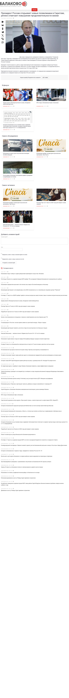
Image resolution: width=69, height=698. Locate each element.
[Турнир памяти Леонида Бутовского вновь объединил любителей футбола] (17, 95)
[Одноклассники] (3, 28)
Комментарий (4, 236)
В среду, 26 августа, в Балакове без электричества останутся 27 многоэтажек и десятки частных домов (27, 344)
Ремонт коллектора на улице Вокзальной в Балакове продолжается (18, 434)
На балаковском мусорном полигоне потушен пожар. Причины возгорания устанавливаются (25, 349)
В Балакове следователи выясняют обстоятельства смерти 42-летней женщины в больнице (24, 284)
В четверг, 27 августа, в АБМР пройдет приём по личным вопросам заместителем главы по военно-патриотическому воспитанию (34, 295)
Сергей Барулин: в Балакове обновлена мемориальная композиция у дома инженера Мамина (25, 389)
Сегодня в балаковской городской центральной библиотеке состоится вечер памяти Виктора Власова (27, 405)
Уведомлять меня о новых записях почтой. (13, 259)
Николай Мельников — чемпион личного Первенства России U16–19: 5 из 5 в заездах (16, 225)
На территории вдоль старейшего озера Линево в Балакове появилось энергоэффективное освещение (27, 366)
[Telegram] (3, 32)
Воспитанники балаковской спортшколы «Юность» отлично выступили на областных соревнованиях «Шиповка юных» (31, 411)
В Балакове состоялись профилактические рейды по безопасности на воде (20, 472)
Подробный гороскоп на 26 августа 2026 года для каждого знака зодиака (20, 429)
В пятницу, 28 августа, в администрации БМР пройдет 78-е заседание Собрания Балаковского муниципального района (31, 279)
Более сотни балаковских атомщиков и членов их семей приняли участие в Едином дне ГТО (24, 317)
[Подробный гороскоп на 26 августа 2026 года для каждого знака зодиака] (13, 427)
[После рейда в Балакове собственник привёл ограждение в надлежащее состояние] (17, 167)
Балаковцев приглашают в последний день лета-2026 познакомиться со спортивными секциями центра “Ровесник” (30, 290)
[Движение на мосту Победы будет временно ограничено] (13, 488)
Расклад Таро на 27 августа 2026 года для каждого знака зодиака (18, 306)
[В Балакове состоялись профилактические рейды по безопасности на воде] (13, 470)
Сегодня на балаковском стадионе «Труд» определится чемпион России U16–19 (21, 450)
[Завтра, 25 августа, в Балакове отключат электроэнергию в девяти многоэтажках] (13, 465)
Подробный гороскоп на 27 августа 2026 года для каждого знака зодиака (20, 311)
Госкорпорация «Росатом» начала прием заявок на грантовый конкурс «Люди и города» (23, 322)
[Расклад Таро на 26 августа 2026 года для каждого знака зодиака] (13, 414)
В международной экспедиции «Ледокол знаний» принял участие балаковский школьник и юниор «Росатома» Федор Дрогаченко (34, 445)
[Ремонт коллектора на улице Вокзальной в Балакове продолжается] (13, 432)
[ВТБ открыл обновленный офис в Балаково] (51, 95)
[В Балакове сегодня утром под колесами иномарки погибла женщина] (17, 145)
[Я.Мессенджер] (3, 22)
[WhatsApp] (3, 42)
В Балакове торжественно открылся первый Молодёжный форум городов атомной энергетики (25, 338)
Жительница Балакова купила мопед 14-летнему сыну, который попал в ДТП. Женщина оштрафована (27, 378)
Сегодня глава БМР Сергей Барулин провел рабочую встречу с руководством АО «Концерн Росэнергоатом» (28, 360)
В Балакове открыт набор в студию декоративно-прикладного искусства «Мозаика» (22, 273)
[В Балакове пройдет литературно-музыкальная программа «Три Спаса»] (51, 145)
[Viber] (3, 38)
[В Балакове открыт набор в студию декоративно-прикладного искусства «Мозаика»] (7, 271)
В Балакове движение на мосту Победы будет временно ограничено (18, 478)
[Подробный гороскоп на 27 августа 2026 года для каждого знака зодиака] (7, 309)
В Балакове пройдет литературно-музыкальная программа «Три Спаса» (49, 154)
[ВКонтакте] (3, 25)
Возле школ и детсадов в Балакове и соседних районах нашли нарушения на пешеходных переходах (26, 456)
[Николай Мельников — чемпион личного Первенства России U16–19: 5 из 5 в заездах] (17, 217)
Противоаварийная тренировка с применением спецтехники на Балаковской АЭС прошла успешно (26, 461)
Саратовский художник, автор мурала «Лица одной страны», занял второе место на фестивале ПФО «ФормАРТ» (29, 400)
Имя (2, 247)
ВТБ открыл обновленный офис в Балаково (48, 102)
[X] (3, 35)
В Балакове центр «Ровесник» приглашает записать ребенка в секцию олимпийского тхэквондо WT (26, 384)
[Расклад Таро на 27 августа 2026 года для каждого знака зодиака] (51, 195)
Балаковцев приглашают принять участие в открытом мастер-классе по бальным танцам (24, 328)
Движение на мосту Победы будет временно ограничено (15, 490)
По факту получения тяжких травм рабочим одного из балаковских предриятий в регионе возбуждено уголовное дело (31, 355)
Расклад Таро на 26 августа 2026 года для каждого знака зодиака (18, 416)
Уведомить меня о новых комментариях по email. (14, 254)
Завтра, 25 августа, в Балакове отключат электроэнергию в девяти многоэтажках (22, 467)
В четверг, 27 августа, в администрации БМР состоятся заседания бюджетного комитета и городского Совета (29, 440)
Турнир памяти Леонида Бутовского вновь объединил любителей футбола (20, 300)
